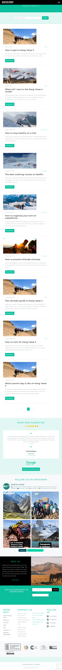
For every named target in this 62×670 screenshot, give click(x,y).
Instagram (53, 616)
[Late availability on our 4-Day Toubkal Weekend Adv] (17, 534)
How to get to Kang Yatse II (19, 50)
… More (31, 443)
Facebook (53, 619)
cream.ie (36, 667)
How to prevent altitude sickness (22, 259)
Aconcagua (44, 129)
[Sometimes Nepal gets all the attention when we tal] (17, 505)
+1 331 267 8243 (39, 620)
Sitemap (37, 664)
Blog (46, 46)
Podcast (6, 620)
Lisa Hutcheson (31, 451)
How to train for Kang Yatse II (20, 342)
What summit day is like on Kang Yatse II (25, 384)
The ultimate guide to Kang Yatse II (24, 301)
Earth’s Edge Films (7, 616)
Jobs (4, 625)
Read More (9, 60)
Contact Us (7, 630)
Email (34, 592)
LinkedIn (52, 626)
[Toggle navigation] (59, 2)
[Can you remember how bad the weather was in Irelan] (45, 534)
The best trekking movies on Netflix (24, 174)
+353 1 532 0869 (39, 613)
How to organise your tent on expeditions (20, 217)
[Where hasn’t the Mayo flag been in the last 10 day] (45, 505)
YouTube (53, 623)
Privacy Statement (27, 664)
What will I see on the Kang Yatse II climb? (24, 90)
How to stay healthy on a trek (20, 133)
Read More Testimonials (31, 469)
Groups (5, 622)
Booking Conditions (7, 633)
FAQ (4, 627)
